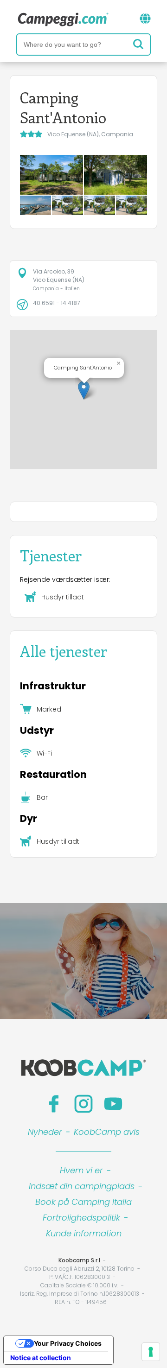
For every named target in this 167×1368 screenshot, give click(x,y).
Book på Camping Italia (83, 1202)
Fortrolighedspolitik (81, 1217)
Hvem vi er (81, 1170)
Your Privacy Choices (68, 1343)
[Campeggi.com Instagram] (83, 1103)
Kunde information (84, 1233)
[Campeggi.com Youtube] (113, 1103)
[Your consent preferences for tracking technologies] (151, 1352)
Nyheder (45, 1132)
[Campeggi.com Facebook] (54, 1103)
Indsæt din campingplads (82, 1186)
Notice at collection (40, 1358)
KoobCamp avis (107, 1132)
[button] (84, 390)
